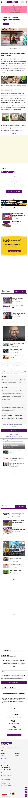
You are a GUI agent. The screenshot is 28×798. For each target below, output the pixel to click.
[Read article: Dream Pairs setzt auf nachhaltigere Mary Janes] (7, 530)
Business (6, 24)
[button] (26, 361)
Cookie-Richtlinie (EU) (5, 767)
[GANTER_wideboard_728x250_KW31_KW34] (14, 80)
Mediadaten (3, 763)
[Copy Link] (13, 172)
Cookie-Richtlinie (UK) (6, 769)
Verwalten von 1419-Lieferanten (8, 424)
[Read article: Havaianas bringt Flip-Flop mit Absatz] (5, 559)
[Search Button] (26, 2)
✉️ (26, 788)
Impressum (20, 436)
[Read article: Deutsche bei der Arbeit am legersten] (5, 572)
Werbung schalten (5, 765)
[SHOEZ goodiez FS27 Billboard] (14, 9)
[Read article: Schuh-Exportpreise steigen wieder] (14, 441)
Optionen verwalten (14, 434)
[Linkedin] (5, 172)
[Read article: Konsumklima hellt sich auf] (7, 308)
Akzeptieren (14, 430)
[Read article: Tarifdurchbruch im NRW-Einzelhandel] (7, 315)
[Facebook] (2, 172)
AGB (24, 790)
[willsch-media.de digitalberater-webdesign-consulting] (14, 203)
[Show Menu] (1, 2)
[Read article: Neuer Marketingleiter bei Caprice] (14, 334)
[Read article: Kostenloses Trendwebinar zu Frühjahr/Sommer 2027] (7, 523)
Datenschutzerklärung (15, 436)
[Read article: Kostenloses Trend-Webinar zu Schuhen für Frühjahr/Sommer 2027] (5, 566)
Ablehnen (14, 426)
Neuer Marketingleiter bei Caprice (11, 337)
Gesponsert (7, 214)
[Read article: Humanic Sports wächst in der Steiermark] (5, 452)
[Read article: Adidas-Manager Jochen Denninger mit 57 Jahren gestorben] (5, 464)
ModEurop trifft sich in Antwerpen (11, 552)
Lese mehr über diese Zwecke (17, 424)
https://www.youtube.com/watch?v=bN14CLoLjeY (12, 130)
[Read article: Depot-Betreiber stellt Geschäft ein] (7, 300)
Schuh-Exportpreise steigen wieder (11, 445)
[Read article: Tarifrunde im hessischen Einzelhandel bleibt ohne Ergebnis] (5, 458)
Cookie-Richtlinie (8, 436)
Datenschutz (19, 790)
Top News (6, 298)
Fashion (6, 513)
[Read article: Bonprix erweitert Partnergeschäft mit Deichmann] (5, 344)
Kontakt (2, 762)
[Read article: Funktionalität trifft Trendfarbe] (7, 224)
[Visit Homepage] (12, 2)
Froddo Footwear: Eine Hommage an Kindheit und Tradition (18, 215)
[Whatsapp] (8, 172)
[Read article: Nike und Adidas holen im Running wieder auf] (5, 357)
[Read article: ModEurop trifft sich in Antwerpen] (14, 549)
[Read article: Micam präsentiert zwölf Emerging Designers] (7, 515)
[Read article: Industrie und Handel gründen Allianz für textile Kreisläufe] (5, 351)
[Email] (10, 172)
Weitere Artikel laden (14, 229)
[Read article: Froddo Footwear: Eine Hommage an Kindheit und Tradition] (7, 216)
